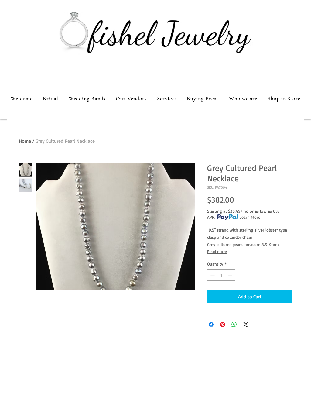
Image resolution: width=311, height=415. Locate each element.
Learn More (249, 217)
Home (25, 141)
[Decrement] (212, 275)
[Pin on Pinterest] (222, 324)
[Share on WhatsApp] (234, 324)
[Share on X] (245, 324)
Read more (217, 251)
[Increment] (230, 275)
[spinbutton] (221, 275)
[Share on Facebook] (211, 324)
